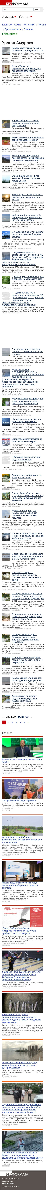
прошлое (23, 716)
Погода (42, 24)
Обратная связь (8, 1182)
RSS (17, 1186)
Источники (29, 24)
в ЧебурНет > (9, 34)
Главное (7, 24)
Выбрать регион (8, 1183)
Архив (17, 24)
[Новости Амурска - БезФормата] (14, 3)
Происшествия (13, 29)
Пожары (28, 29)
